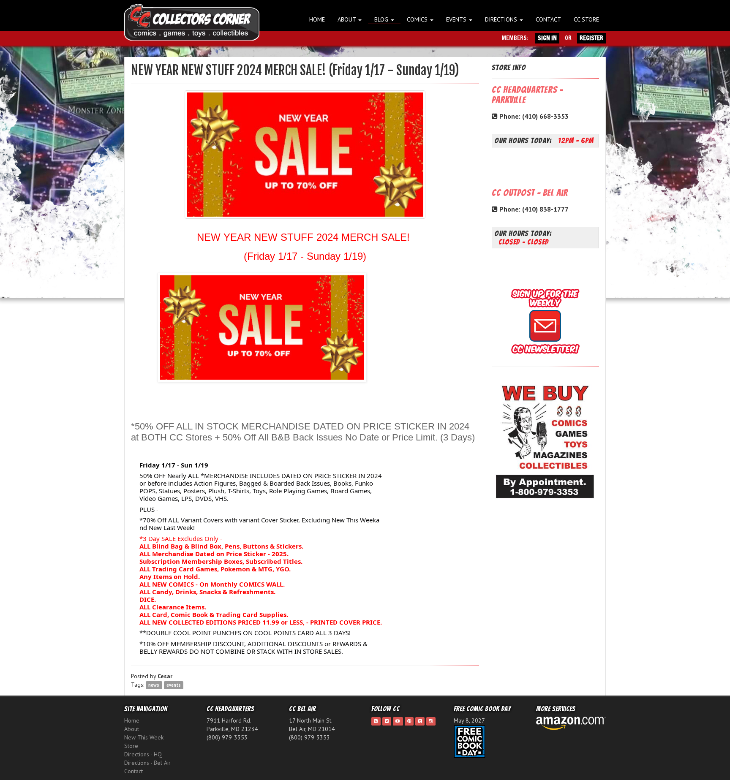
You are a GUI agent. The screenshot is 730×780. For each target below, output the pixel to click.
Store (131, 746)
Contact (548, 19)
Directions (502, 19)
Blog (382, 19)
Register (591, 38)
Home (317, 19)
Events (457, 19)
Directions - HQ (143, 754)
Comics (418, 19)
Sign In (547, 38)
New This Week (143, 737)
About (347, 19)
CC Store (586, 19)
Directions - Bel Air (147, 762)
